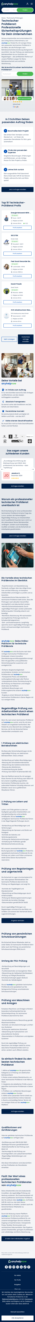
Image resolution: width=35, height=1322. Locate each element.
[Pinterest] (28, 1267)
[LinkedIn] (21, 1267)
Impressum (29, 1299)
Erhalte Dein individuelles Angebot (17, 1239)
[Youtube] (17, 1267)
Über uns (17, 1289)
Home (3, 18)
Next (33, 469)
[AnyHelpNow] (17, 1261)
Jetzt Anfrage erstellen (17, 189)
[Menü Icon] (32, 4)
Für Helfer (17, 1275)
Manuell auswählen (17, 1312)
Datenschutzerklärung (10, 1299)
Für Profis (17, 1280)
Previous (2, 469)
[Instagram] (10, 1267)
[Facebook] (6, 1267)
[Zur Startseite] (9, 4)
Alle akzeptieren (18, 1318)
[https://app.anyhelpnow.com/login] (27, 4)
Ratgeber (17, 1284)
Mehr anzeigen (9, 339)
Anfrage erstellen (17, 486)
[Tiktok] (25, 1267)
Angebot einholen (17, 920)
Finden (25, 10)
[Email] (13, 1267)
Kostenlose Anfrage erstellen (26, 339)
